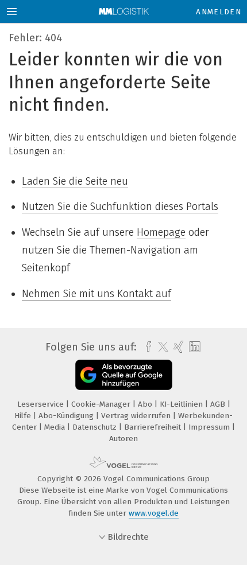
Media (55, 427)
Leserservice (41, 404)
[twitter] (160, 347)
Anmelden (218, 12)
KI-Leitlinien (182, 404)
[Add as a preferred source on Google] (123, 375)
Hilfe (23, 415)
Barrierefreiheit (153, 427)
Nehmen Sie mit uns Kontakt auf (96, 293)
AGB (218, 404)
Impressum (210, 427)
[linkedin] (193, 347)
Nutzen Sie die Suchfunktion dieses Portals (120, 206)
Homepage (161, 232)
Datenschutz (95, 427)
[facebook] (145, 347)
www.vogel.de (154, 513)
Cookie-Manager (102, 404)
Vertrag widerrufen (137, 415)
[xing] (177, 347)
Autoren (123, 438)
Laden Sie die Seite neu (75, 181)
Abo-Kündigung (67, 415)
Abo (146, 404)
